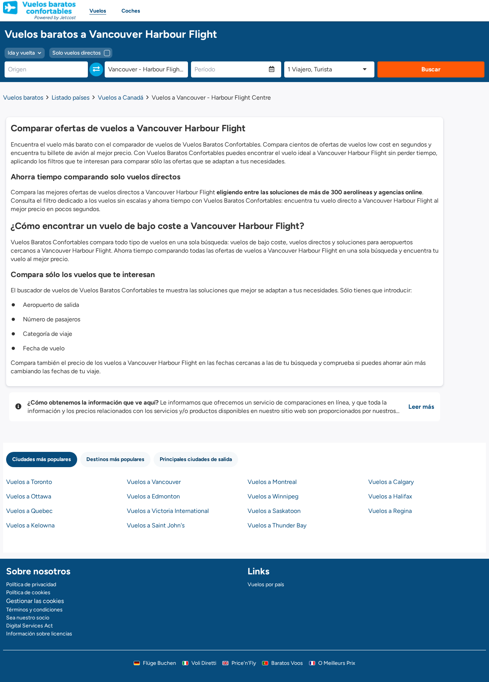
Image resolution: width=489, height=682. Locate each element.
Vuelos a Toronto (29, 481)
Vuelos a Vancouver (154, 481)
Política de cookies (28, 592)
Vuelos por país (266, 584)
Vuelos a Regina (390, 510)
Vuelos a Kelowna (30, 525)
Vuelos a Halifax (390, 496)
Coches (130, 11)
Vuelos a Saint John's (156, 525)
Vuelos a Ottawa (28, 496)
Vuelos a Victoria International (168, 510)
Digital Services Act (29, 625)
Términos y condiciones (34, 609)
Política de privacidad (31, 584)
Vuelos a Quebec (29, 510)
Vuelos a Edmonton (153, 496)
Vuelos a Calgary (391, 481)
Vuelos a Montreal (272, 481)
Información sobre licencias (39, 633)
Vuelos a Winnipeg (273, 496)
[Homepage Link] (39, 8)
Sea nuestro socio (27, 617)
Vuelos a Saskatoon (274, 510)
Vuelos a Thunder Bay (277, 525)
